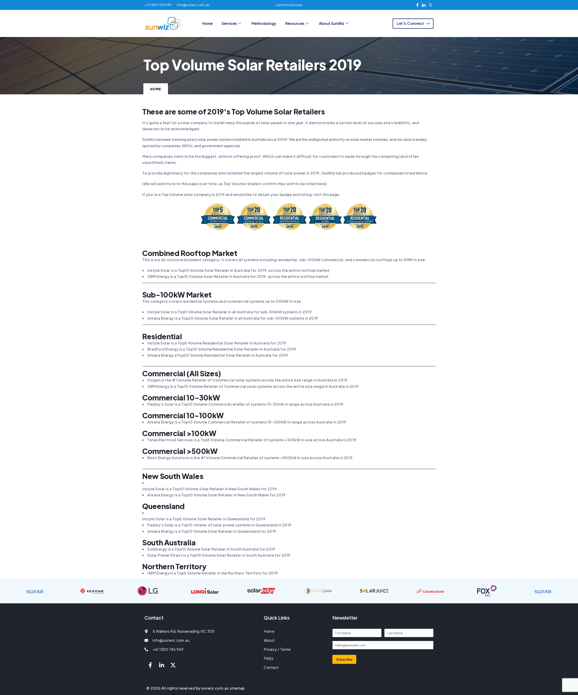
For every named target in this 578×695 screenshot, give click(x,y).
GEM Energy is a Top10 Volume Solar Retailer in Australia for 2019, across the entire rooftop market (238, 276)
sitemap (237, 688)
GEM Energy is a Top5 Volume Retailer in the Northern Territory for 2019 (212, 573)
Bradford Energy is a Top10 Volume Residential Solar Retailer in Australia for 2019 (221, 349)
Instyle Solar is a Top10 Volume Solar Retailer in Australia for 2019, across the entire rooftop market (238, 270)
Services (229, 23)
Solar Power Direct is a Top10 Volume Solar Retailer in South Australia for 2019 (218, 555)
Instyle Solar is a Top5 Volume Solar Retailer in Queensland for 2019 (203, 518)
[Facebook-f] (150, 665)
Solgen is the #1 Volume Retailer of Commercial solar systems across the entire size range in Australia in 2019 (247, 380)
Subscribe (344, 659)
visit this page (326, 194)
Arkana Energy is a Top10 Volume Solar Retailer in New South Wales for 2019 (216, 495)
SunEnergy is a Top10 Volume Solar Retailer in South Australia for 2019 (211, 549)
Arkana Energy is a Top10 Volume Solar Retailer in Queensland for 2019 (211, 531)
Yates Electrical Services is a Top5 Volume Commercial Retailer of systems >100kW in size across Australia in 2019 (251, 439)
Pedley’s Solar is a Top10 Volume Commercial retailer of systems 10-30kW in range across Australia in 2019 (245, 404)
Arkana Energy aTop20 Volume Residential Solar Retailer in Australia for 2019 (217, 355)
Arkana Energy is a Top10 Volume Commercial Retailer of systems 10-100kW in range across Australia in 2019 (246, 422)
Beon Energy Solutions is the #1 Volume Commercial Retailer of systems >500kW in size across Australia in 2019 (250, 457)
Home (207, 23)
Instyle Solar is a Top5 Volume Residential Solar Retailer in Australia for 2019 (216, 343)
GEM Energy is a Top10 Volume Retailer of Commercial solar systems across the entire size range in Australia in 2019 (253, 386)
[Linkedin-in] (161, 665)
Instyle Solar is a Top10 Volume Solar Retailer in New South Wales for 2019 (209, 488)
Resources (295, 23)
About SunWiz (331, 23)
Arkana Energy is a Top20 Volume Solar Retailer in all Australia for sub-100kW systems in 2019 (232, 318)
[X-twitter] (173, 665)
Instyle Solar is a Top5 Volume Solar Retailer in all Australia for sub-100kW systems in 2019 (229, 311)
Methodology (264, 23)
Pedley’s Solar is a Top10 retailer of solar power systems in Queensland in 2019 (219, 525)
